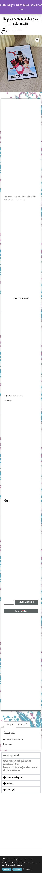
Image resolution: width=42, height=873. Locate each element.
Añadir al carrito (26, 602)
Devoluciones (10, 784)
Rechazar (17, 869)
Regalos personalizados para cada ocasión (21, 21)
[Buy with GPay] (21, 611)
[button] (4, 31)
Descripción (10, 724)
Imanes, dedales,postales (14, 197)
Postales (24, 197)
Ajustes (28, 869)
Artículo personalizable (13, 755)
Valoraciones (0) (22, 724)
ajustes (19, 865)
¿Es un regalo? (11, 790)
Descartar (21, 9)
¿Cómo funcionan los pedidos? (15, 777)
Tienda (5, 197)
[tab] (10, 724)
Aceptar (6, 869)
